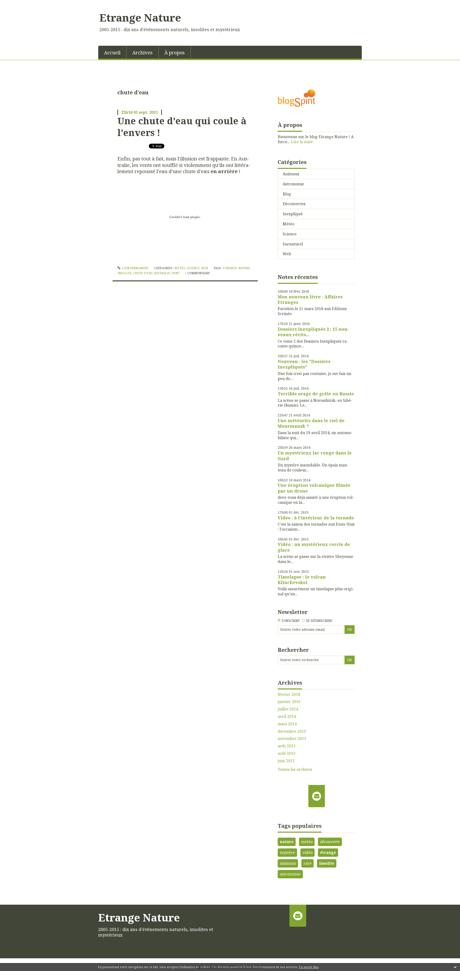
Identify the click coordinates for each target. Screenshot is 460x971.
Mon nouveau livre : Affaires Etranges (310, 299)
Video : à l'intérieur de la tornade (316, 518)
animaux (288, 863)
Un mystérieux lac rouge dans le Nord (315, 455)
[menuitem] (112, 52)
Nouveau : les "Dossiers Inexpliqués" (304, 364)
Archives (142, 52)
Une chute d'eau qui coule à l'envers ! (182, 126)
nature (244, 268)
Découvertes (294, 203)
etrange (230, 268)
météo (307, 841)
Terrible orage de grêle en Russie (316, 394)
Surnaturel (293, 244)
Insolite (326, 863)
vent (175, 273)
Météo (180, 268)
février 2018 (289, 694)
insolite (124, 273)
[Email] (316, 796)
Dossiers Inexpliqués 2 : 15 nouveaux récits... (313, 331)
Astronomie (293, 184)
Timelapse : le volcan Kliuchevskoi (302, 579)
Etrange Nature (140, 17)
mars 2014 (287, 724)
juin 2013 (286, 760)
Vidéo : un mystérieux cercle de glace (314, 547)
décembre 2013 (292, 731)
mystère (287, 852)
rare (308, 863)
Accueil (112, 52)
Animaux (291, 173)
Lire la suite (302, 141)
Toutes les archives (295, 769)
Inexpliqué (293, 213)
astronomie (290, 874)
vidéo (308, 852)
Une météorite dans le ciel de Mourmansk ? (311, 423)
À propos (174, 52)
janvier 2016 (289, 701)
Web (204, 268)
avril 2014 (287, 716)
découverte (330, 841)
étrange (328, 852)
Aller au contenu (17, 4)
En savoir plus (309, 967)
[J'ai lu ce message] (455, 967)
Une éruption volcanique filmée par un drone (314, 488)
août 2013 (286, 746)
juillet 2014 (288, 709)
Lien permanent (135, 268)
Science (193, 268)
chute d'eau (142, 273)
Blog (287, 194)
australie (162, 273)
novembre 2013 (292, 738)
